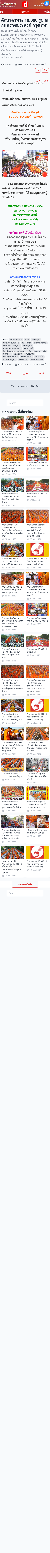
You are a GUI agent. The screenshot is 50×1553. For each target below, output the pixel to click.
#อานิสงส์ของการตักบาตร (14, 351)
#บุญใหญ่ (30, 353)
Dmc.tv (7, 64)
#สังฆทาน (23, 359)
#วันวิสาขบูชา (9, 359)
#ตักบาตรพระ (16, 339)
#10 (27, 339)
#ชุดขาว (7, 353)
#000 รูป (35, 339)
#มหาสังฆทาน (40, 342)
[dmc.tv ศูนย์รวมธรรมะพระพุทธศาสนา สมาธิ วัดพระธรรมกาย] (25, 4)
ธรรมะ (25, 11)
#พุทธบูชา (27, 345)
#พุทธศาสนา (26, 356)
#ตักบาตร (18, 353)
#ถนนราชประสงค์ (11, 342)
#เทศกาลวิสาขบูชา (11, 345)
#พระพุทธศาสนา (10, 356)
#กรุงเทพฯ (26, 342)
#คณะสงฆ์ (28, 348)
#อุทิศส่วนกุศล (37, 359)
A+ (45, 70)
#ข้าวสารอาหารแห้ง (37, 351)
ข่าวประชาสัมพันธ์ (38, 64)
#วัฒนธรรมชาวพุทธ (12, 348)
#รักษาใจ (39, 356)
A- (38, 70)
